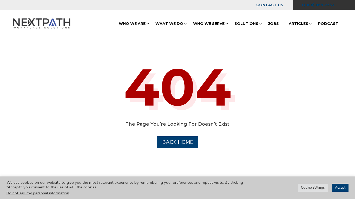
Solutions (246, 23)
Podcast (328, 23)
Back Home (177, 142)
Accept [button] (340, 187)
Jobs (273, 23)
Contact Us (269, 5)
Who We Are (132, 23)
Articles (298, 23)
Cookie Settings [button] (313, 187)
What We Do (169, 23)
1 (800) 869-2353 (317, 5)
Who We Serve (209, 23)
